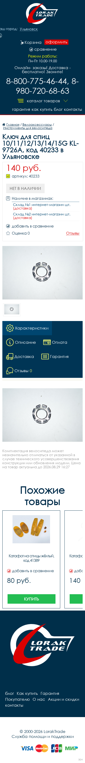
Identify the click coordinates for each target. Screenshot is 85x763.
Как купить (42, 109)
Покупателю (17, 699)
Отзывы (72, 233)
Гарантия (21, 109)
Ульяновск (29, 29)
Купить (31, 598)
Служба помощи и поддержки (43, 736)
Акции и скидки (63, 699)
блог (58, 109)
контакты (73, 109)
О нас (39, 699)
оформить (56, 42)
